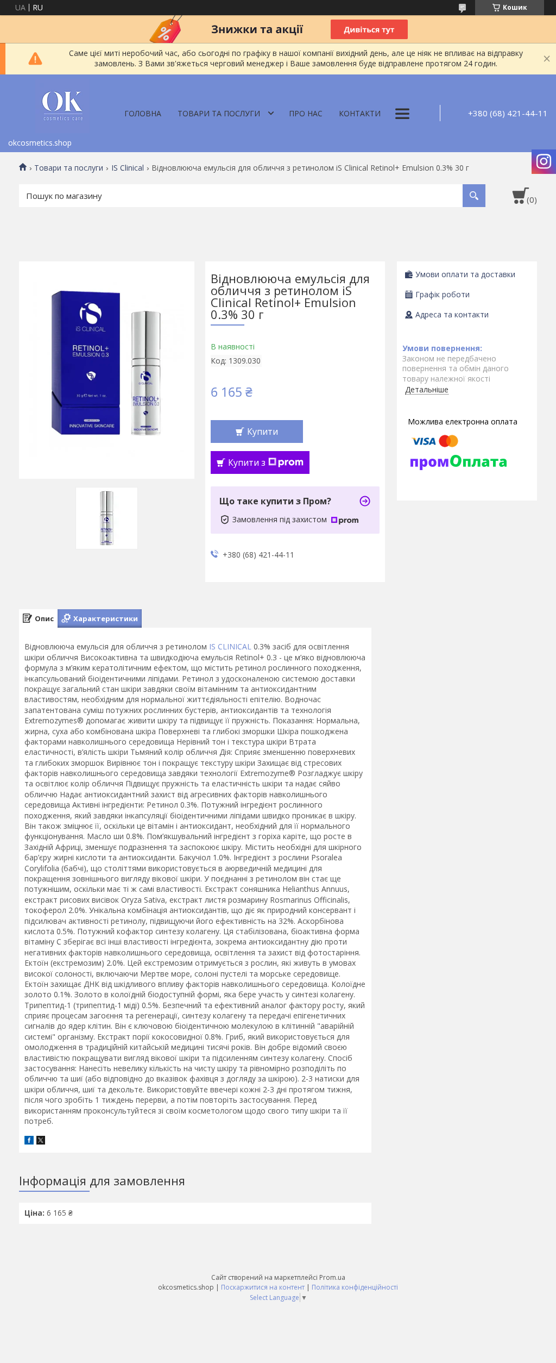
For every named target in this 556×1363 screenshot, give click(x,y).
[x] (40, 1141)
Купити (262, 431)
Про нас (306, 113)
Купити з (247, 462)
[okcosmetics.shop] (62, 103)
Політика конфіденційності (355, 1287)
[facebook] (29, 1141)
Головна (142, 113)
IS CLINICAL (230, 646)
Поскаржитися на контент (263, 1287)
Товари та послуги (219, 113)
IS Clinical (127, 168)
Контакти (360, 113)
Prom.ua (332, 1277)
